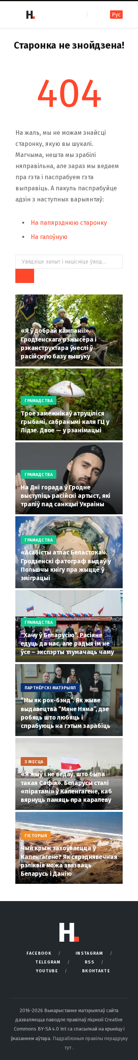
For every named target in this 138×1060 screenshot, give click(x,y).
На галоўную (49, 236)
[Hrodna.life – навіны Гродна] (30, 15)
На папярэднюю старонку (69, 222)
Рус (116, 14)
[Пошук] (93, 14)
